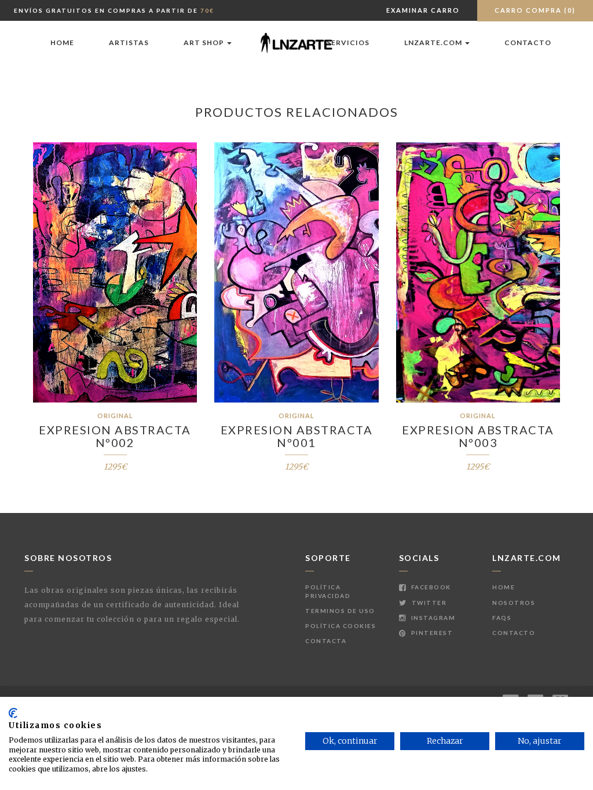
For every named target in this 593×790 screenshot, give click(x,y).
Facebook (430, 587)
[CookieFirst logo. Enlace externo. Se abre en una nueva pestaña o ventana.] (13, 713)
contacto (527, 42)
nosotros (513, 602)
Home (62, 42)
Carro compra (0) (535, 10)
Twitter (427, 602)
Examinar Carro (423, 10)
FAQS (501, 617)
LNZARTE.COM (434, 42)
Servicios (348, 42)
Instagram (432, 617)
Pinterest (431, 632)
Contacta (325, 640)
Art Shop (205, 42)
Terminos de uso (340, 610)
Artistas (129, 42)
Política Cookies (340, 625)
